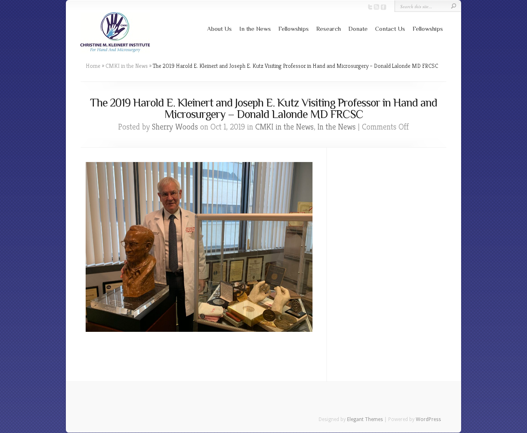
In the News (255, 28)
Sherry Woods (175, 127)
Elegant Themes (365, 419)
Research (328, 28)
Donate (358, 28)
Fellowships (293, 28)
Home (93, 65)
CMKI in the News (126, 65)
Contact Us (390, 28)
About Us (219, 28)
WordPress (428, 419)
